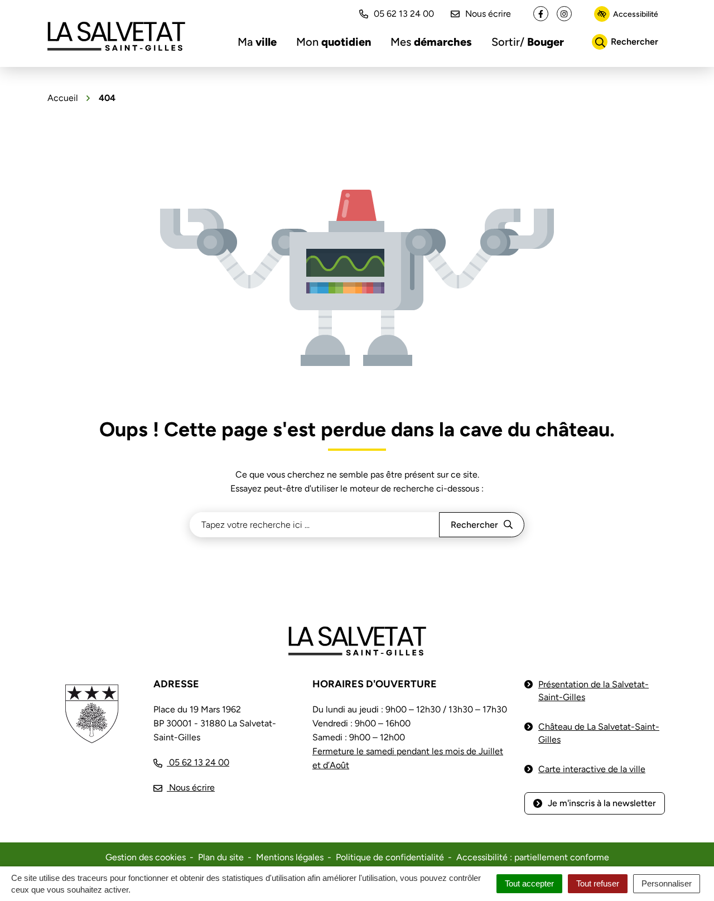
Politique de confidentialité (390, 857)
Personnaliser (666, 883)
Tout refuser (597, 883)
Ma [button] (257, 42)
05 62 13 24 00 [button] (404, 13)
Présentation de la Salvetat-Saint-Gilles (593, 690)
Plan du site (221, 857)
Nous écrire (488, 13)
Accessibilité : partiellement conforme (532, 857)
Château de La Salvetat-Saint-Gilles (598, 733)
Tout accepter (529, 883)
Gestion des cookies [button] (145, 857)
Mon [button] (333, 42)
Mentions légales (290, 857)
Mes (431, 42)
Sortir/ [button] (527, 42)
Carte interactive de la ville (591, 769)
